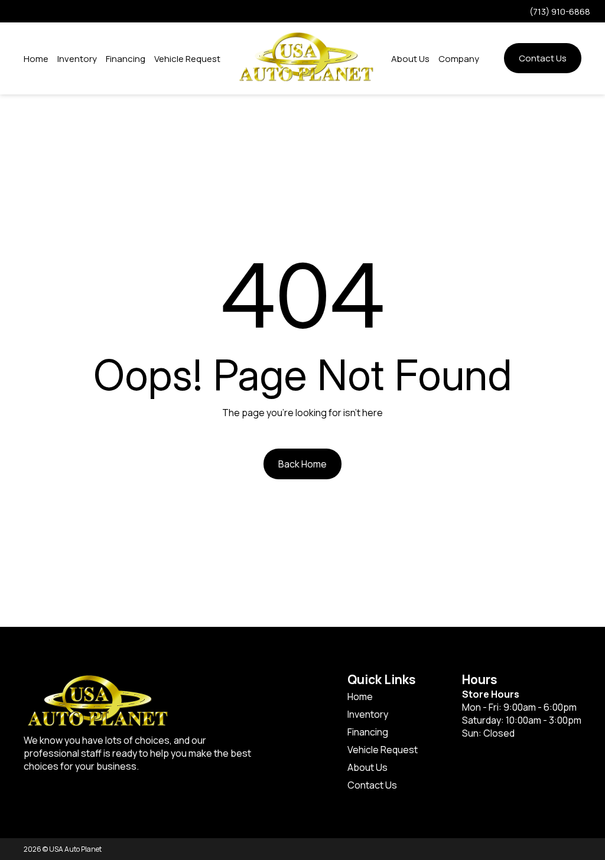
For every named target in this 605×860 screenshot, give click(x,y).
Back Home (302, 463)
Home (36, 59)
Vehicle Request (187, 59)
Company (458, 59)
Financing (125, 59)
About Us (410, 59)
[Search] (491, 58)
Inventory (77, 59)
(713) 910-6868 (559, 11)
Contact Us (543, 58)
